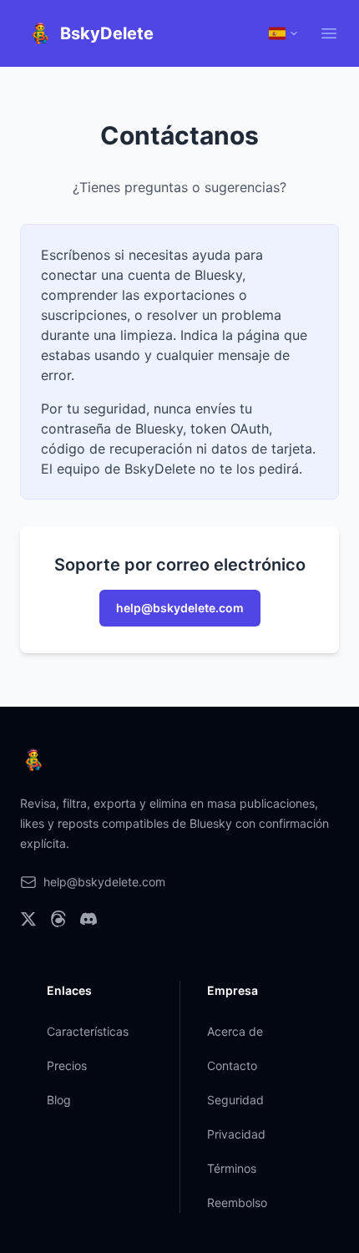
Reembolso (237, 1202)
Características (88, 1031)
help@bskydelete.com (180, 608)
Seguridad (235, 1100)
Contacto (232, 1065)
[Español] (284, 33)
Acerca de (235, 1031)
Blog (59, 1100)
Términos (231, 1168)
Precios (67, 1065)
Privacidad (236, 1134)
